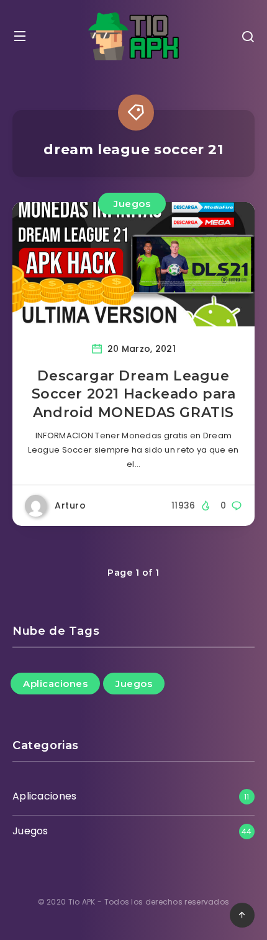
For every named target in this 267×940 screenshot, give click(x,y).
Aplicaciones (55, 683)
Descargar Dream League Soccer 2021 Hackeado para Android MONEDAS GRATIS (134, 394)
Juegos (132, 204)
